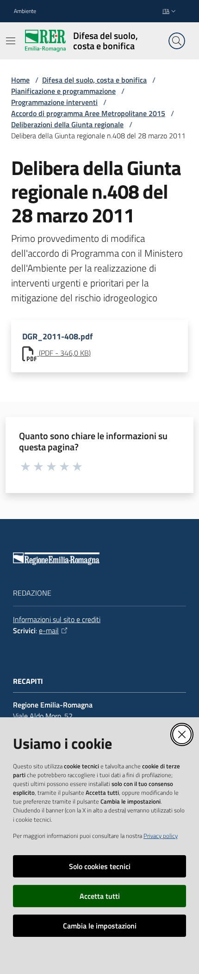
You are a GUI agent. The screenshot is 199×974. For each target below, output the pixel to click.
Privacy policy (160, 835)
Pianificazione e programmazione (63, 91)
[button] (176, 40)
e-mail (49, 630)
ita (165, 10)
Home (20, 79)
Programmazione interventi (54, 102)
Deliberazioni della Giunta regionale (67, 124)
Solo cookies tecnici (100, 866)
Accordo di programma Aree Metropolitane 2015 (88, 113)
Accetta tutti (100, 896)
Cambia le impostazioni (100, 925)
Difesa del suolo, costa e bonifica (94, 79)
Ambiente (25, 11)
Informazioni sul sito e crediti (56, 619)
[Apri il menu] (10, 40)
